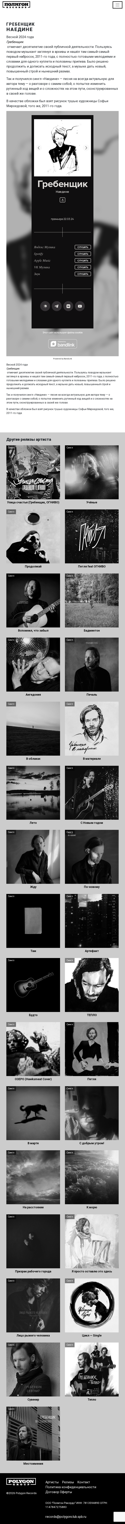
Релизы (68, 1482)
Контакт (83, 1482)
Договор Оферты (58, 1492)
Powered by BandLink (62, 359)
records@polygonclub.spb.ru (65, 1517)
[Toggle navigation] (117, 5)
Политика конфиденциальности (70, 1487)
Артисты (52, 1482)
